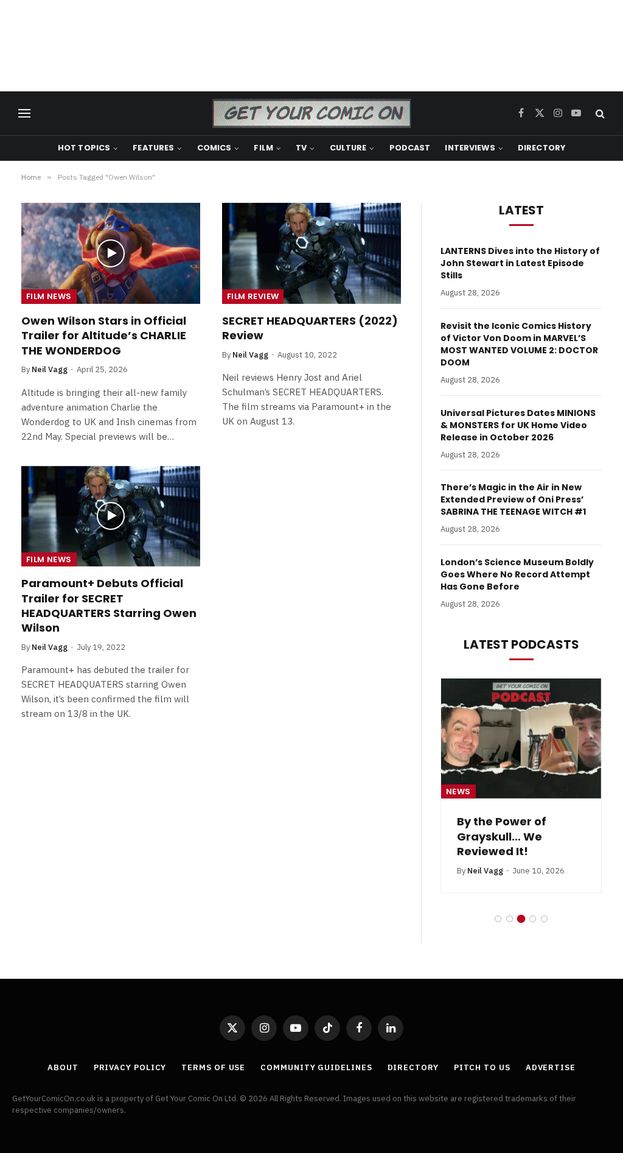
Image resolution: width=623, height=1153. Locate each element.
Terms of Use (213, 1067)
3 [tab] (521, 918)
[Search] (599, 113)
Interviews (470, 148)
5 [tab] (544, 918)
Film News (49, 296)
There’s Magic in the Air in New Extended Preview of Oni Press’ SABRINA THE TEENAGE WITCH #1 (513, 499)
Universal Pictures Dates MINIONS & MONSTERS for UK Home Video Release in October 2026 (518, 425)
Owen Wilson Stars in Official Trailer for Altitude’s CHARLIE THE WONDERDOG (103, 336)
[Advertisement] (311, 45)
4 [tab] (532, 918)
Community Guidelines (316, 1067)
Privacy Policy (130, 1067)
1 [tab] (498, 918)
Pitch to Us (482, 1067)
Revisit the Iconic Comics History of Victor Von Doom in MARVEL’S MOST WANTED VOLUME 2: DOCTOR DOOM (519, 344)
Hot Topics (84, 148)
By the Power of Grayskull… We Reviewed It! (501, 836)
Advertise (551, 1067)
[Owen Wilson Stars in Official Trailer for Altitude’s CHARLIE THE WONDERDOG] (110, 253)
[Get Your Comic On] (311, 113)
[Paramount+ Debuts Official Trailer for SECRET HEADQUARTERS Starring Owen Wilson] (110, 516)
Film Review (253, 296)
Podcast (410, 148)
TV (301, 148)
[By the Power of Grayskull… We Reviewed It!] (521, 739)
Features (153, 148)
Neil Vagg (50, 369)
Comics (214, 148)
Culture (348, 148)
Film (263, 148)
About (62, 1067)
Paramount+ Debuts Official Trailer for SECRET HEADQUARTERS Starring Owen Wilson (109, 605)
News (458, 791)
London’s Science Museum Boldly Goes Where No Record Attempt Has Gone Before (517, 574)
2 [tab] (509, 918)
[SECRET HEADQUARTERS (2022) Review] (311, 253)
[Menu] (24, 113)
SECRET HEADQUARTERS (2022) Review (310, 328)
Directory (541, 148)
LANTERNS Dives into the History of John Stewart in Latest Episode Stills (520, 263)
